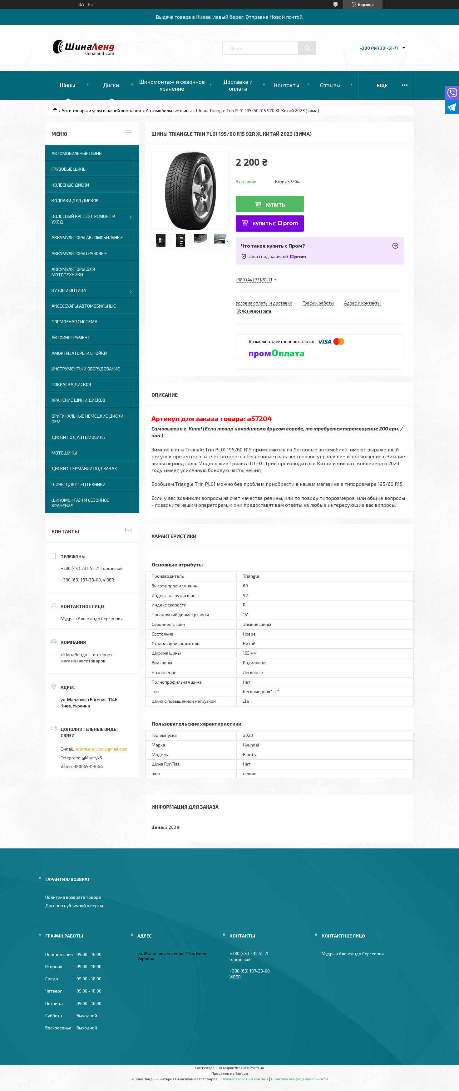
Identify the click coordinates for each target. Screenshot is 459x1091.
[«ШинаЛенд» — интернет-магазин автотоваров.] (83, 53)
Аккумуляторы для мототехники (73, 271)
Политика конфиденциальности (299, 1079)
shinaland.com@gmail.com (101, 749)
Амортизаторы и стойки (79, 353)
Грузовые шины (69, 169)
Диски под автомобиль (78, 437)
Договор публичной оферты (74, 905)
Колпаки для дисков (75, 200)
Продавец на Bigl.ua (229, 1073)
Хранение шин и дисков (78, 400)
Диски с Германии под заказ (84, 468)
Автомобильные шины (169, 110)
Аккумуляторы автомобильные (87, 237)
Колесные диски (70, 185)
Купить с (264, 223)
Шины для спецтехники (79, 484)
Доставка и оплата (238, 85)
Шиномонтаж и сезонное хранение (172, 85)
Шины (67, 85)
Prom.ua (257, 1067)
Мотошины (64, 452)
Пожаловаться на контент (244, 1079)
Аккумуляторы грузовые (79, 253)
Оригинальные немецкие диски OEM (87, 418)
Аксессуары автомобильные (84, 306)
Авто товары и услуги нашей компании (101, 110)
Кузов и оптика (69, 290)
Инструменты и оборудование (86, 368)
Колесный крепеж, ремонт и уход (83, 219)
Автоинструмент (71, 337)
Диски (111, 85)
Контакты (286, 85)
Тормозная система (74, 321)
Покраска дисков (71, 384)
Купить (275, 205)
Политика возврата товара (73, 897)
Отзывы (330, 85)
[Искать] (307, 48)
